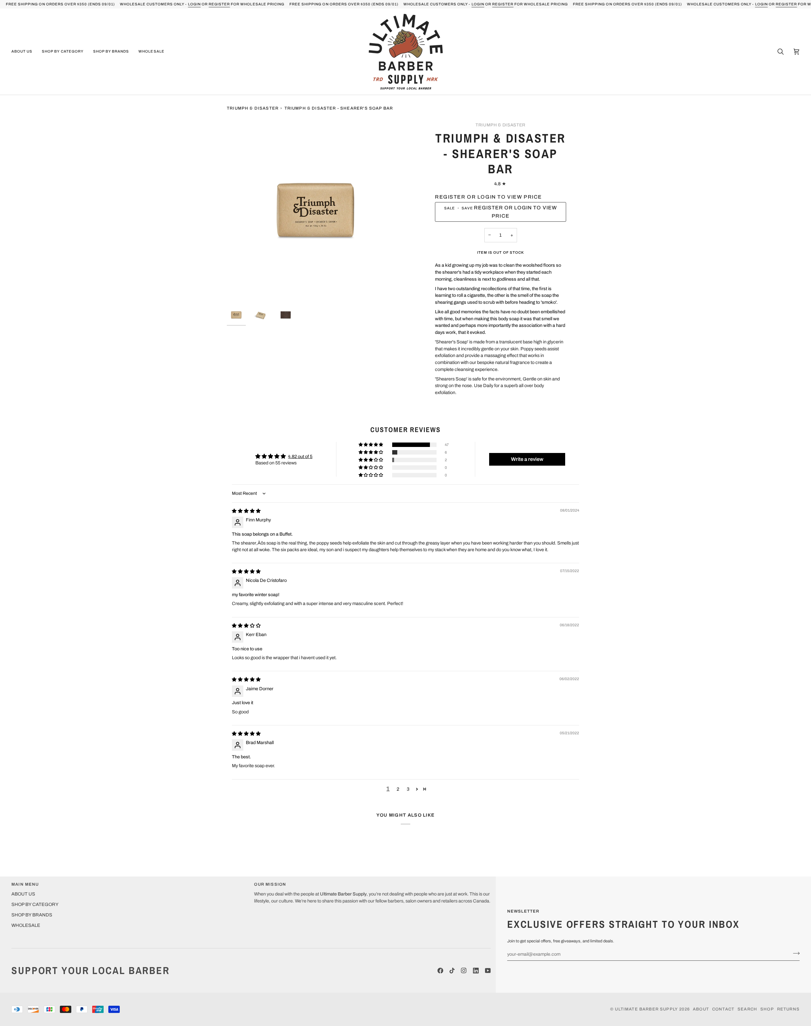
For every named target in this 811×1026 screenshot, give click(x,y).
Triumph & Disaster (252, 108)
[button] (24, 52)
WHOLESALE (25, 925)
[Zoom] (316, 211)
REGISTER (219, 4)
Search (747, 1009)
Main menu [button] (25, 884)
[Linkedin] (476, 970)
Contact (723, 1009)
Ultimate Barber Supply (646, 1009)
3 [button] (408, 789)
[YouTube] (488, 970)
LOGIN (194, 4)
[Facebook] (440, 970)
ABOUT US (23, 893)
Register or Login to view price (488, 197)
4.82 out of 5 (300, 456)
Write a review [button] (527, 459)
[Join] (794, 953)
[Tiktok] (452, 970)
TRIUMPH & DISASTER (501, 125)
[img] (246, 510)
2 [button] (398, 789)
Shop (767, 1009)
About (701, 1009)
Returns (788, 1009)
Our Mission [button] (270, 884)
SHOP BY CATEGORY (35, 904)
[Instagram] (464, 970)
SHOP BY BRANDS (31, 914)
